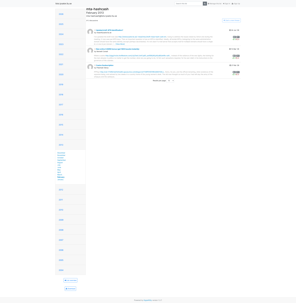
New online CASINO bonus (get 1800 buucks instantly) (117, 49)
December (61, 153)
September (61, 160)
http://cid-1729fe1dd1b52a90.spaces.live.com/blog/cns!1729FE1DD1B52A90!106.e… (132, 72)
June (59, 167)
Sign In (227, 4)
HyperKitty (148, 300)
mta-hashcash (97, 9)
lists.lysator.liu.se (64, 3)
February (60, 177)
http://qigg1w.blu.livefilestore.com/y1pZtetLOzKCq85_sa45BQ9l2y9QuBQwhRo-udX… (138, 56)
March (59, 175)
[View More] (120, 44)
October (60, 158)
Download (71, 289)
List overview (71, 280)
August (60, 162)
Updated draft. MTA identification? (109, 30)
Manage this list (215, 4)
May (59, 170)
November (61, 155)
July (58, 165)
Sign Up (237, 4)
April (59, 172)
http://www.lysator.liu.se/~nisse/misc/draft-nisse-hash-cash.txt (142, 37)
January (60, 179)
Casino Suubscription (104, 65)
